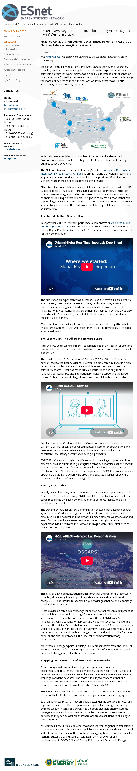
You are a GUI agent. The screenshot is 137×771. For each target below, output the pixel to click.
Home (6, 24)
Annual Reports (12, 54)
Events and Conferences (17, 59)
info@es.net (10, 158)
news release (53, 56)
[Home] (33, 12)
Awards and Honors (14, 69)
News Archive (11, 49)
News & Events (15, 31)
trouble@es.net (12, 149)
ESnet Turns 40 (12, 36)
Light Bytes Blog (12, 80)
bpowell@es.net (12, 105)
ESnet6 (7, 75)
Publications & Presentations (19, 64)
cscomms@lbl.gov (15, 108)
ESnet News (10, 41)
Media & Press (12, 45)
